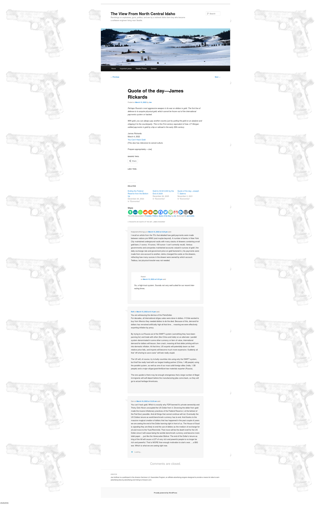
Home (113, 68)
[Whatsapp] (140, 212)
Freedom (148, 216)
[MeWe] (135, 212)
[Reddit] (145, 212)
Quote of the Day (165, 216)
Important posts (126, 68)
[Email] (155, 212)
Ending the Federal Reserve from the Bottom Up (138, 193)
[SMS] (170, 212)
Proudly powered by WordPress (165, 493)
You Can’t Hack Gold (136, 139)
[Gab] (130, 212)
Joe (150, 102)
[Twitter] (165, 212)
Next (217, 77)
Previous (115, 77)
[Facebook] (160, 212)
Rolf (132, 311)
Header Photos (141, 68)
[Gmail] (175, 212)
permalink (190, 216)
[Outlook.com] (180, 212)
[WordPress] (185, 212)
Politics (155, 216)
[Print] (150, 212)
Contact (154, 68)
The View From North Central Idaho (143, 13)
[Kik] (191, 212)
